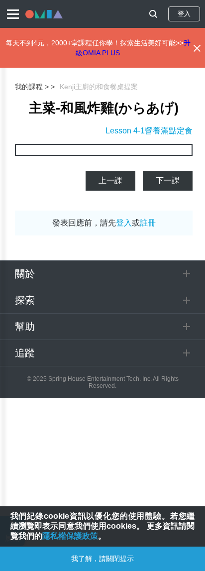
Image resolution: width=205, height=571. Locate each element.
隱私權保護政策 (70, 536)
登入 (184, 13)
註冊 (148, 223)
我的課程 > (32, 87)
